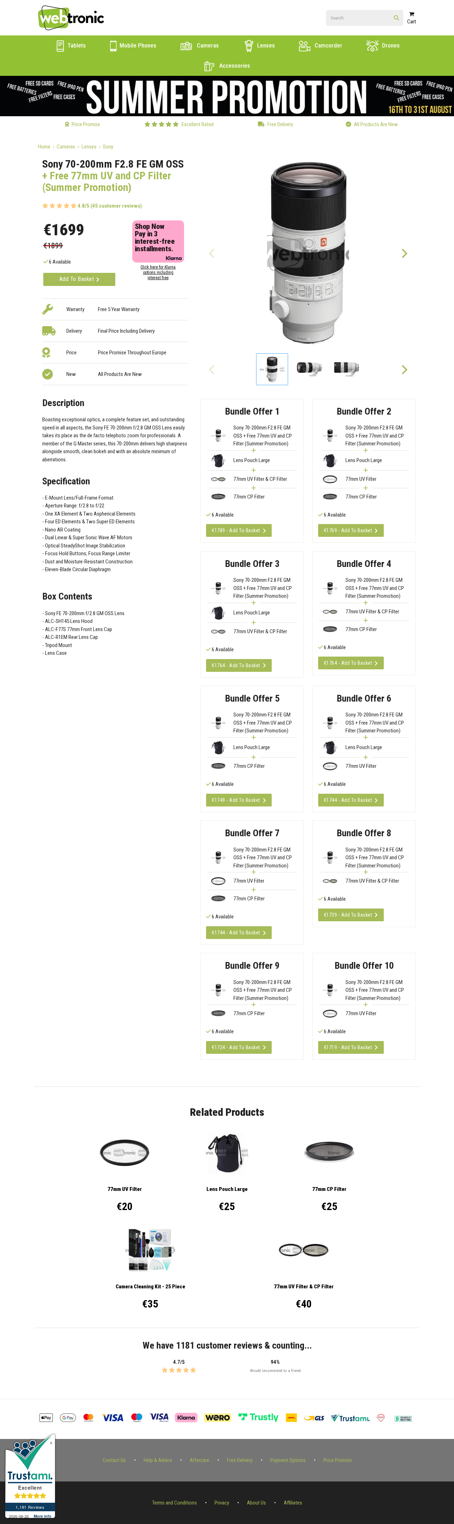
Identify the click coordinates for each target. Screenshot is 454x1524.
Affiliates (293, 1503)
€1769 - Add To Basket (348, 530)
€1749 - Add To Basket (236, 800)
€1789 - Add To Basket (236, 530)
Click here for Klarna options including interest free (158, 272)
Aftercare (199, 1460)
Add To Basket (77, 279)
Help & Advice (158, 1460)
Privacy (222, 1503)
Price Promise (337, 1460)
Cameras (207, 45)
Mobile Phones (137, 45)
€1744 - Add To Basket (348, 800)
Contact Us (114, 1460)
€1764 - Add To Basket (236, 665)
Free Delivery (240, 1460)
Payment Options (288, 1460)
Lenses (265, 45)
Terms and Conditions (174, 1503)
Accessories (234, 65)
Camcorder (327, 45)
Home (44, 147)
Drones (390, 45)
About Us (256, 1503)
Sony (108, 147)
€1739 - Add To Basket (348, 915)
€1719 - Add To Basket (348, 1047)
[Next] (404, 253)
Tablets (76, 45)
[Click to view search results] (396, 18)
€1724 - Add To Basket (236, 1047)
